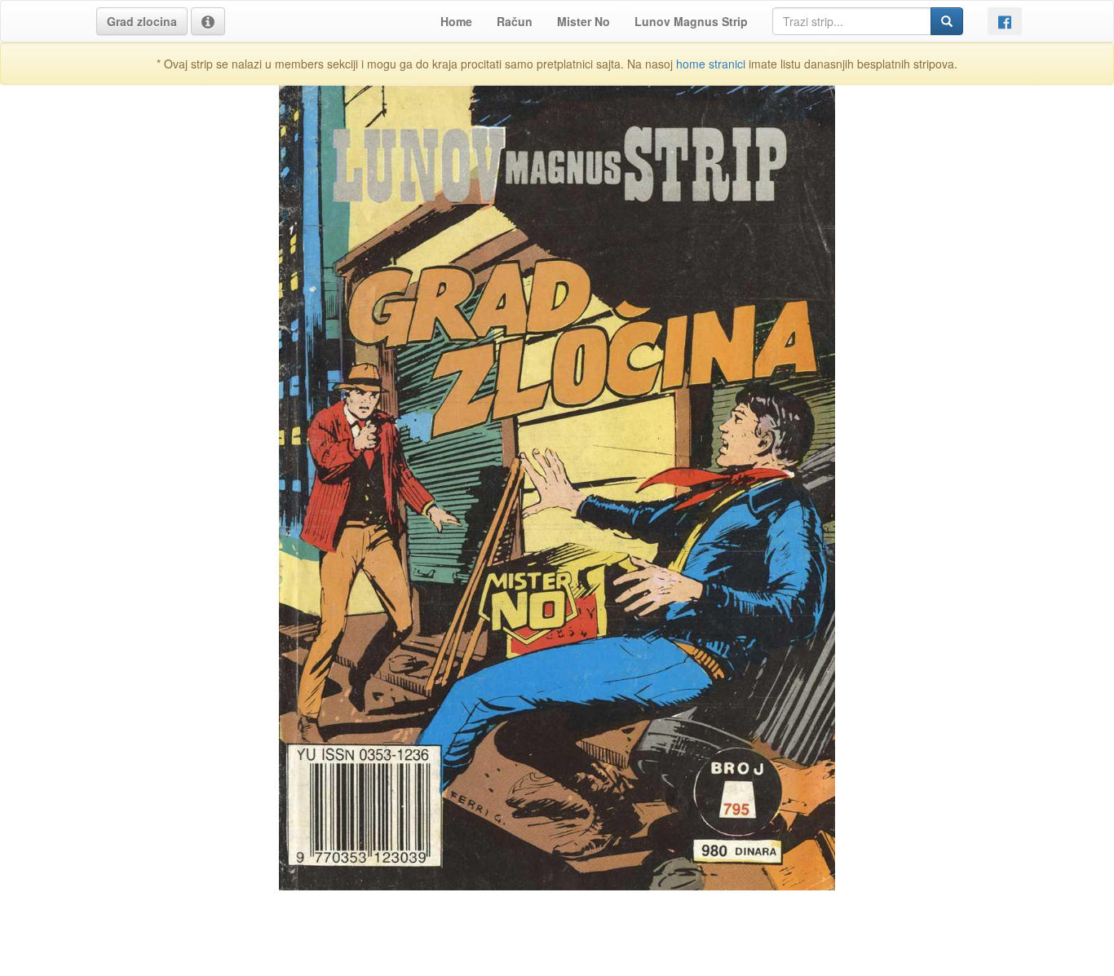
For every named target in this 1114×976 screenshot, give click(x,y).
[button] (142, 21)
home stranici (710, 63)
